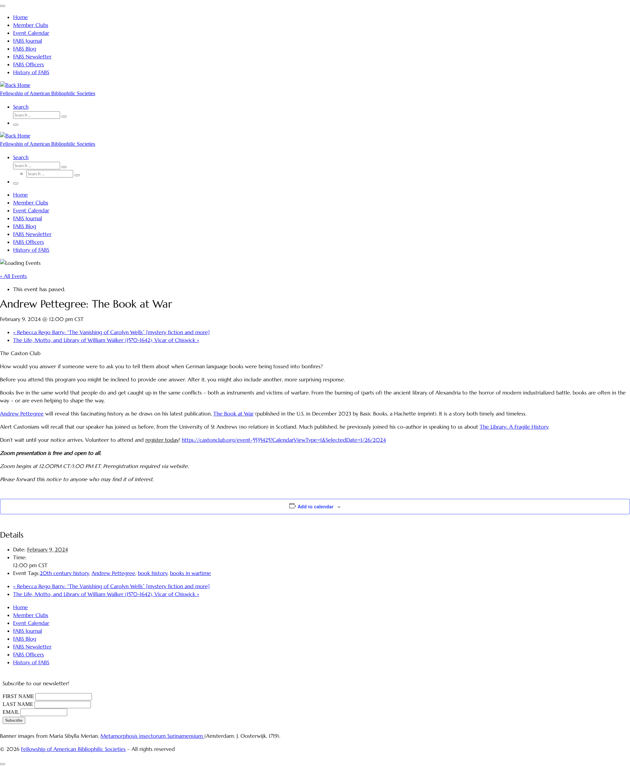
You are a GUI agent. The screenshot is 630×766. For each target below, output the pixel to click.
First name (18, 696)
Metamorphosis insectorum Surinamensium (152, 736)
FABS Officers (28, 654)
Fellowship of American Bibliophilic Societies (73, 749)
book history (152, 573)
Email (11, 712)
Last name (18, 704)
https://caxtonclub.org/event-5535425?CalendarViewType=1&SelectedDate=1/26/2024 (284, 439)
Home (20, 607)
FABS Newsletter (32, 646)
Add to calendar (315, 506)
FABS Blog (24, 638)
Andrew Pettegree (22, 413)
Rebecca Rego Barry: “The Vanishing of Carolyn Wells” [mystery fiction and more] (111, 332)
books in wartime (190, 573)
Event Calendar (31, 623)
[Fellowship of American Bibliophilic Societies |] (15, 85)
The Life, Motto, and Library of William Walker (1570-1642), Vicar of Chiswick (106, 340)
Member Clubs (30, 615)
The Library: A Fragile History (514, 426)
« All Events (13, 276)
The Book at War (233, 413)
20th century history (64, 573)
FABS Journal (27, 631)
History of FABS (31, 662)
